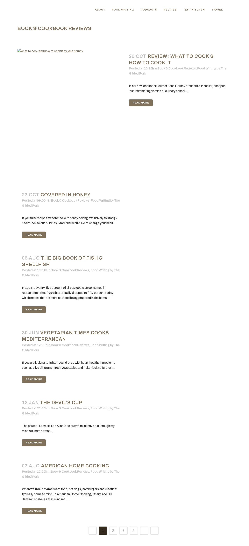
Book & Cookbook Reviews (177, 68)
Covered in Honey (66, 194)
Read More (141, 102)
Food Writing (206, 68)
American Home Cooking (75, 465)
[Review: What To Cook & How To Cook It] (71, 114)
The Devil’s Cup (61, 402)
